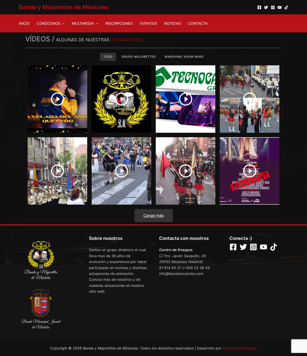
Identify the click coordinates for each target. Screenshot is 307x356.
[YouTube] (280, 7)
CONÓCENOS (48, 23)
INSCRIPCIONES (119, 23)
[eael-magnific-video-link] (57, 99)
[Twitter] (266, 7)
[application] (62, 23)
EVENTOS (148, 23)
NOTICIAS (172, 23)
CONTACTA (198, 23)
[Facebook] (259, 7)
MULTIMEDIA (83, 23)
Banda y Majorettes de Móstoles (64, 7)
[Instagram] (273, 7)
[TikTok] (286, 7)
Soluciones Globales (239, 348)
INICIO (24, 23)
